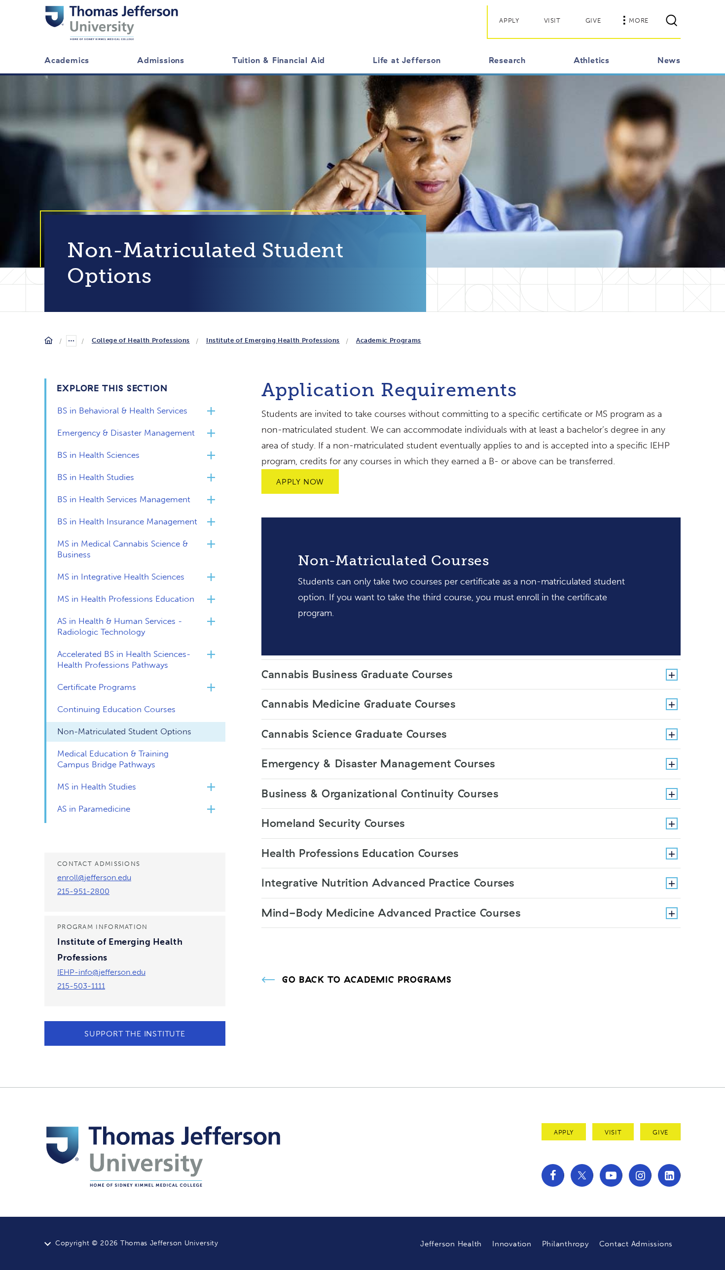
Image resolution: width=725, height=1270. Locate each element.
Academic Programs (388, 340)
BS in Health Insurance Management (127, 521)
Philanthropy (565, 1243)
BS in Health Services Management (123, 499)
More (639, 20)
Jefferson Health (451, 1243)
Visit (552, 20)
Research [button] (507, 60)
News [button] (669, 60)
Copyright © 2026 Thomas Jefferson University (136, 1243)
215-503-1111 (81, 986)
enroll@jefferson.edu (94, 877)
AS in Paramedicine (93, 809)
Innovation (512, 1243)
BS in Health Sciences (98, 455)
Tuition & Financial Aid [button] (278, 60)
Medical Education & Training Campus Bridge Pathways (113, 759)
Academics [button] (66, 60)
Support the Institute (134, 1033)
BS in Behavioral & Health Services (122, 410)
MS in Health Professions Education (125, 599)
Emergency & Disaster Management (126, 433)
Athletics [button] (592, 60)
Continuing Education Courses (116, 709)
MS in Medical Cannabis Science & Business (122, 549)
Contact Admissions (636, 1243)
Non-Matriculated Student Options (124, 731)
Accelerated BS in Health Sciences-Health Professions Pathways (123, 659)
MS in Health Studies (96, 786)
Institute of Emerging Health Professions (273, 340)
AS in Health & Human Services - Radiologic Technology (119, 626)
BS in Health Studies (95, 477)
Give (593, 20)
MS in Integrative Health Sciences (120, 577)
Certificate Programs (96, 687)
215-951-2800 (83, 891)
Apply (509, 20)
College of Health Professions (141, 340)
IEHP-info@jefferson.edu (101, 972)
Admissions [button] (160, 60)
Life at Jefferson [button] (407, 60)
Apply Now (300, 481)
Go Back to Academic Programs (367, 979)
